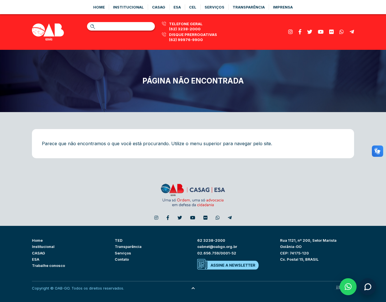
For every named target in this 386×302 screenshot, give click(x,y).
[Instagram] (290, 32)
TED (118, 240)
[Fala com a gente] (367, 286)
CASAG (38, 253)
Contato (122, 259)
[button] (348, 286)
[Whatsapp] (341, 32)
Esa (177, 7)
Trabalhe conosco (48, 265)
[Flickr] (331, 32)
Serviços (214, 7)
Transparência (249, 7)
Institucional (128, 7)
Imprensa (283, 7)
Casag (158, 7)
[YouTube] (321, 32)
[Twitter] (309, 32)
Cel (192, 7)
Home (99, 7)
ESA (35, 259)
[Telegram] (352, 32)
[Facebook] (300, 32)
